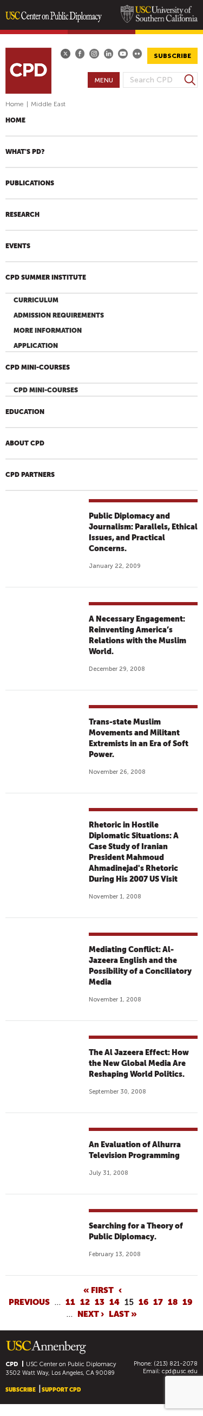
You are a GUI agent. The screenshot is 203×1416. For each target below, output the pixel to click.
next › (90, 1313)
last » (123, 1313)
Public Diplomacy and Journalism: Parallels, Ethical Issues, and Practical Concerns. (143, 532)
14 (114, 1302)
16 (143, 1302)
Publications (29, 183)
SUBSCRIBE (172, 56)
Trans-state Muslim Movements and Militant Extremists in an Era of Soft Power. (138, 738)
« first (98, 1290)
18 (173, 1302)
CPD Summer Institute (45, 277)
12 (85, 1302)
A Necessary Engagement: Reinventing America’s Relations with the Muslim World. (137, 635)
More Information (48, 330)
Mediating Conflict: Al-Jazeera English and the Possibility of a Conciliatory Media (140, 965)
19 (187, 1302)
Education (24, 412)
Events (17, 246)
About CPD (24, 443)
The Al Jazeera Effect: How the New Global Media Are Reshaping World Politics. (139, 1063)
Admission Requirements (59, 315)
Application (36, 346)
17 (158, 1302)
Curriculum (36, 300)
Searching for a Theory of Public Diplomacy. (136, 1231)
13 (99, 1302)
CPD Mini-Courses (37, 367)
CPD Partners (30, 475)
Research (22, 214)
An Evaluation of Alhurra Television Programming (135, 1150)
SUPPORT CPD (61, 1390)
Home (14, 104)
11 (70, 1302)
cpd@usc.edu (180, 1371)
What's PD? (24, 152)
